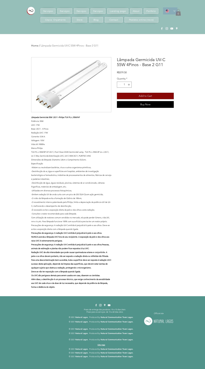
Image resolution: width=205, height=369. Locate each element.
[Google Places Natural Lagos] (176, 28)
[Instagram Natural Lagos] (166, 28)
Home (34, 45)
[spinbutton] (124, 84)
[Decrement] (119, 84)
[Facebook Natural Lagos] (162, 28)
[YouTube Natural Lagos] (171, 28)
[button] (178, 12)
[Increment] (129, 84)
